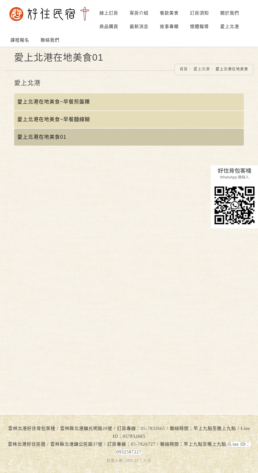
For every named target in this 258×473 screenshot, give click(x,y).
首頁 (184, 69)
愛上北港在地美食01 (41, 137)
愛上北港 (229, 26)
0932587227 (129, 452)
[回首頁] (49, 14)
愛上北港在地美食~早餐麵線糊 (53, 119)
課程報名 (19, 39)
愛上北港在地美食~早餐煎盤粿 (53, 101)
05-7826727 (143, 444)
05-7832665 (153, 428)
